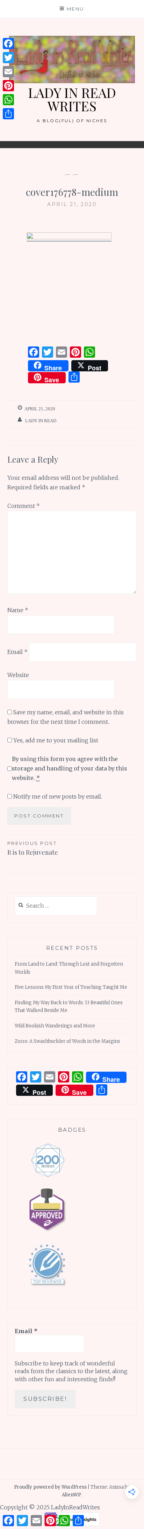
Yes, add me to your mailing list (55, 740)
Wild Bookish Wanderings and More (55, 1026)
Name (17, 610)
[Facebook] (8, 44)
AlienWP (71, 1495)
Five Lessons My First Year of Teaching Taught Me (71, 987)
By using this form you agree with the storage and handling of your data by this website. (69, 768)
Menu (75, 9)
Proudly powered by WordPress (50, 1487)
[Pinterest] (8, 86)
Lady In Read (40, 420)
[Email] (8, 72)
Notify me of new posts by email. (57, 796)
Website (18, 675)
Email (17, 651)
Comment (23, 505)
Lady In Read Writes (72, 99)
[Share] (8, 114)
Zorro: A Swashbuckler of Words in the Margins (67, 1041)
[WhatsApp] (8, 100)
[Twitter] (8, 58)
